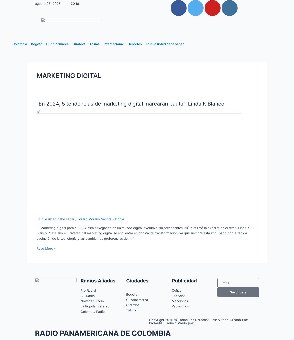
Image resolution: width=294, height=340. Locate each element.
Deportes (135, 44)
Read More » (46, 248)
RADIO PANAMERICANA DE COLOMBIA (103, 333)
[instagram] (230, 8)
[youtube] (213, 8)
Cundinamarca (57, 44)
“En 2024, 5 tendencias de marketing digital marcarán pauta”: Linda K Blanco (130, 104)
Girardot (79, 44)
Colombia (19, 44)
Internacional (114, 44)
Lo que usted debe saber (165, 44)
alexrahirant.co (207, 323)
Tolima (94, 44)
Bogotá (36, 44)
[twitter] (196, 8)
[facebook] (179, 8)
